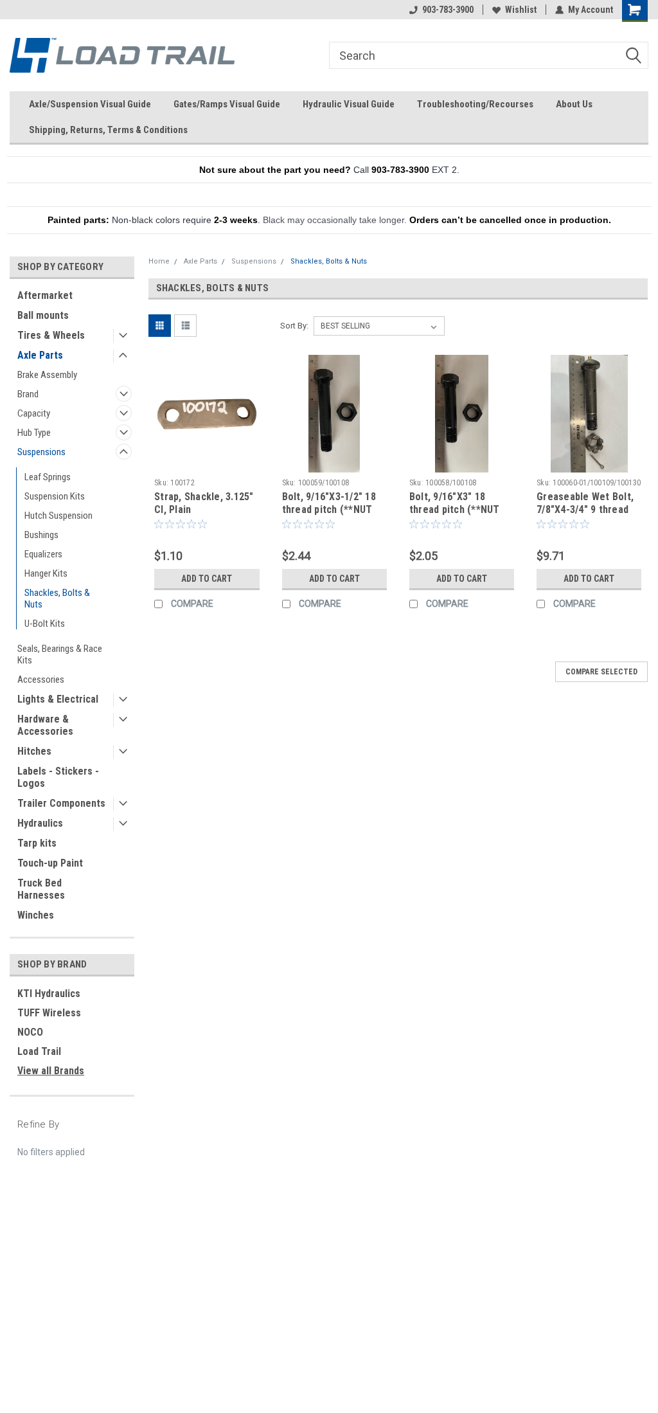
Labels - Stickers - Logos (58, 777)
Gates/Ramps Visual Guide (226, 104)
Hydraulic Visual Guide (349, 104)
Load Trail (39, 1051)
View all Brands (50, 1071)
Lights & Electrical (57, 699)
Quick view (207, 463)
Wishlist (521, 9)
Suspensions (41, 452)
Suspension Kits (54, 496)
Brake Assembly (47, 375)
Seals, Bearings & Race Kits (59, 654)
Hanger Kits (45, 573)
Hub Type (34, 432)
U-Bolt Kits (44, 623)
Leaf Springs (47, 477)
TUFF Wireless (49, 1013)
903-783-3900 (448, 9)
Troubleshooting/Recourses (475, 104)
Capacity (33, 413)
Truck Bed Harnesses (41, 889)
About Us (574, 104)
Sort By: (294, 325)
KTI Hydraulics (48, 993)
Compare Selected (601, 671)
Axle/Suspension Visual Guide (90, 104)
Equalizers (43, 554)
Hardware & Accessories (45, 725)
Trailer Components (61, 803)
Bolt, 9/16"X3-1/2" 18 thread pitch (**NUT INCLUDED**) (329, 509)
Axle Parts (40, 355)
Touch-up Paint (50, 863)
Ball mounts (43, 315)
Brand (28, 394)
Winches (35, 915)
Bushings (41, 535)
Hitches (34, 751)
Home (159, 261)
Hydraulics (40, 823)
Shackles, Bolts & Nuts (57, 598)
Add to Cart (206, 578)
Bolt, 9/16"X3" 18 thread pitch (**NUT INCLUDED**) (454, 509)
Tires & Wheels (51, 335)
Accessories (40, 679)
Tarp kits (37, 843)
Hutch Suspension (58, 515)
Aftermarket (45, 295)
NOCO (30, 1032)
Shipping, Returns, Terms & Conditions (108, 130)
